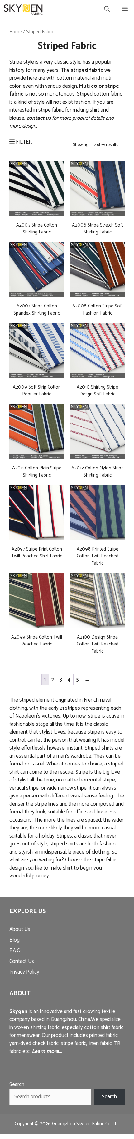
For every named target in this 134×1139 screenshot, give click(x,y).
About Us (19, 929)
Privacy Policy (24, 972)
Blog (14, 940)
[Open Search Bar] (107, 9)
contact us (38, 118)
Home (15, 32)
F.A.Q (15, 950)
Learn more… (47, 1051)
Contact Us (21, 961)
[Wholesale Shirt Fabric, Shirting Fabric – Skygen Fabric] (23, 9)
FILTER (23, 142)
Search (16, 1084)
